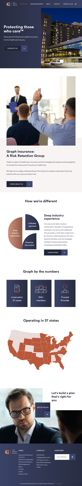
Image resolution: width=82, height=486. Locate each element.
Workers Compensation (25, 459)
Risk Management (36, 4)
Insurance (23, 4)
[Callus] (76, 4)
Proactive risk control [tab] (29, 244)
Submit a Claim (68, 4)
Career (20, 471)
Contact (57, 4)
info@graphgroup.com (43, 457)
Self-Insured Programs (25, 462)
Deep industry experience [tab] (15, 233)
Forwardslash (58, 483)
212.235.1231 (40, 455)
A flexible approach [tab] (32, 224)
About (48, 4)
